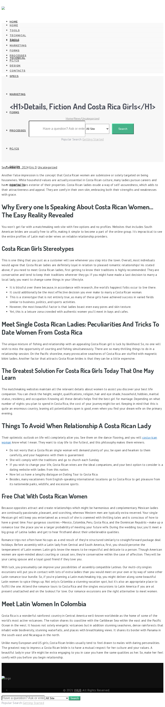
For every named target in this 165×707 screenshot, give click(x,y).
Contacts (17, 185)
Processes (18, 130)
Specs (14, 76)
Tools (15, 39)
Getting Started (33, 703)
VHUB (77, 690)
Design (15, 166)
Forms (14, 112)
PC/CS (14, 148)
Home (14, 21)
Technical (17, 58)
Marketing (18, 94)
